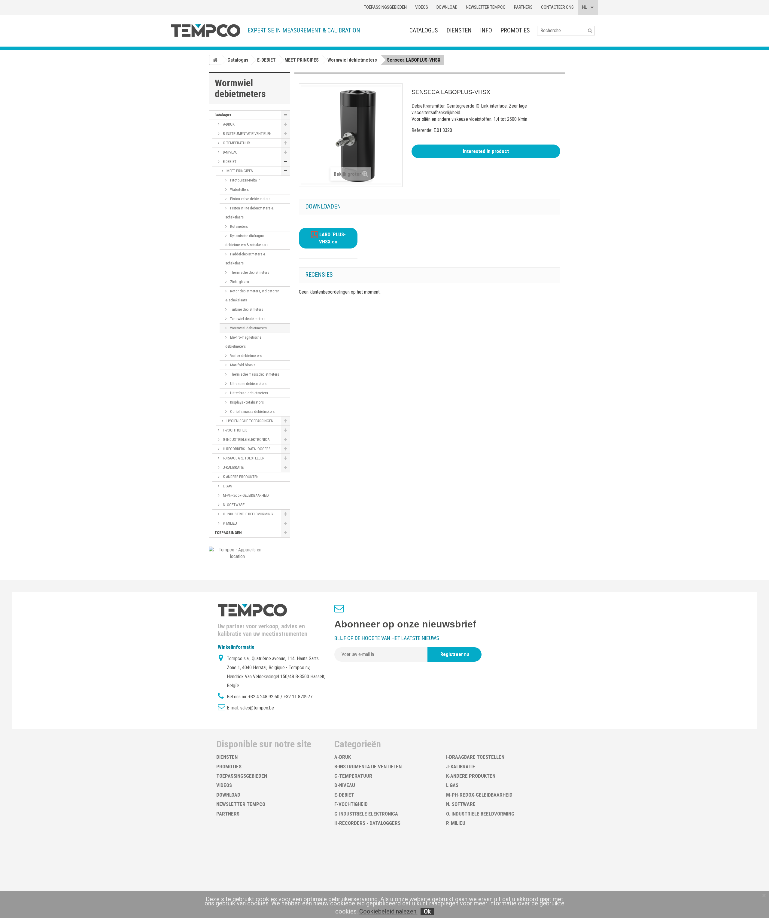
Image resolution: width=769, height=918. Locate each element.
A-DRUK (228, 124)
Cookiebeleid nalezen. (388, 911)
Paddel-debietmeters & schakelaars (245, 258)
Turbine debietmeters (246, 309)
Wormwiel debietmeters (248, 328)
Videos (421, 7)
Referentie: (422, 130)
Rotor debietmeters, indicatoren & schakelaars (252, 295)
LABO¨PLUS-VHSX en (332, 238)
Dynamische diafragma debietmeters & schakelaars (246, 240)
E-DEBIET (229, 161)
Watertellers (239, 189)
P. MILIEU (229, 523)
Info (486, 30)
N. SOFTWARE (233, 504)
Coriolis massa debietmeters (252, 411)
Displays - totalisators (246, 402)
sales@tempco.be (257, 708)
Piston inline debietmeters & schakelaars (249, 212)
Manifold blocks (242, 365)
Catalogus (423, 30)
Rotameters (238, 226)
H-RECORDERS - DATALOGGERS (246, 449)
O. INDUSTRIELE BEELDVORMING (247, 514)
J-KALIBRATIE (233, 467)
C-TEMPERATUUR (236, 143)
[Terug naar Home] (215, 60)
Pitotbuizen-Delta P (244, 180)
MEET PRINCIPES (239, 171)
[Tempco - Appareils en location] (237, 553)
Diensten (459, 30)
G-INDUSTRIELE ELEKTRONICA (245, 439)
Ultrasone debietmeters (247, 383)
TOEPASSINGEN (228, 532)
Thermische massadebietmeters (254, 374)
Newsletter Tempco (486, 7)
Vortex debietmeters (245, 355)
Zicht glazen (239, 281)
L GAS (227, 486)
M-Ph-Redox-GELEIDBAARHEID (245, 495)
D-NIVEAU (230, 152)
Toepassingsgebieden (385, 7)
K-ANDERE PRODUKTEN (240, 476)
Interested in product (486, 151)
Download (446, 7)
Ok (427, 911)
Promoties (515, 30)
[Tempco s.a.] (205, 30)
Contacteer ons (557, 7)
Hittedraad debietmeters (248, 393)
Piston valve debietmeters (249, 199)
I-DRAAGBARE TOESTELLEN (243, 458)
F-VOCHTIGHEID (235, 430)
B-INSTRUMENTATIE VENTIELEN (247, 133)
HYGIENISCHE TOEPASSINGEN (249, 421)
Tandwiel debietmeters (247, 318)
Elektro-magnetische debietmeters (243, 342)
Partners (523, 7)
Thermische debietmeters (249, 272)
